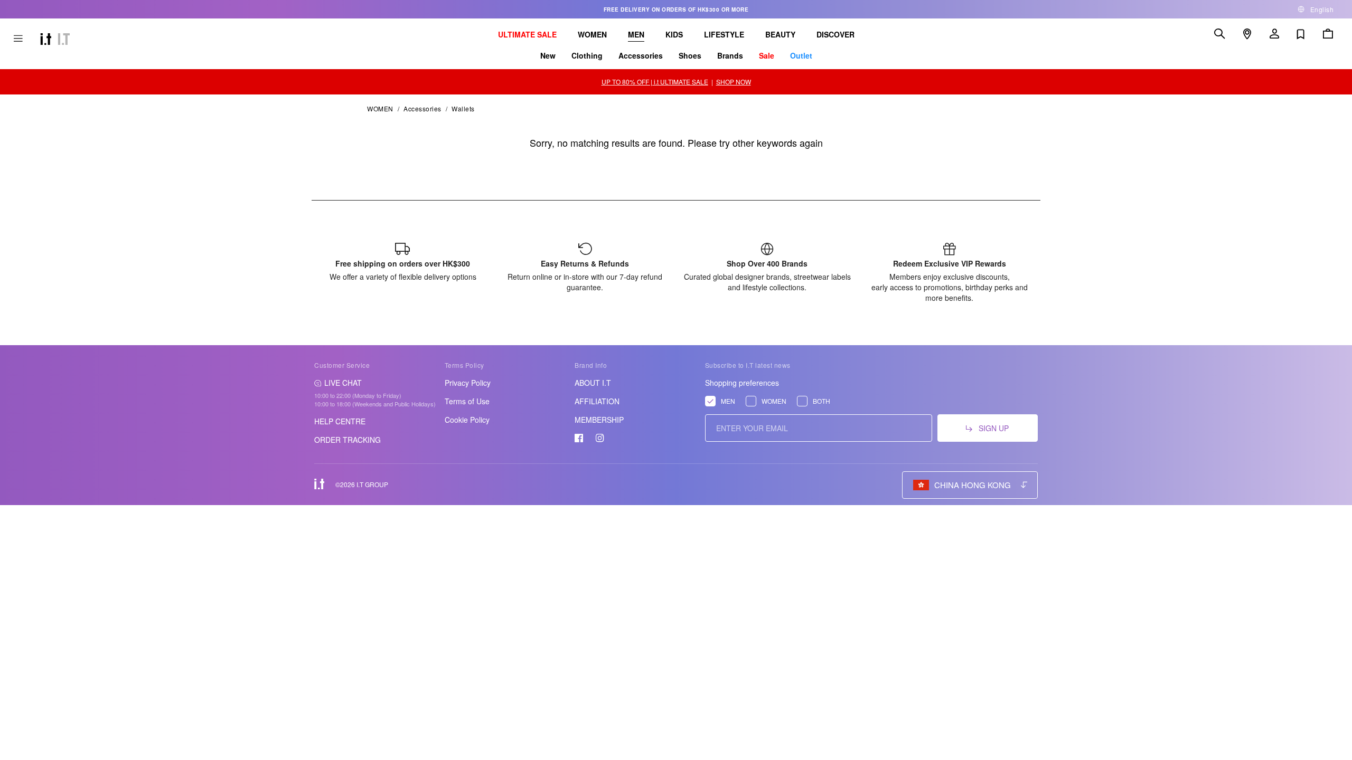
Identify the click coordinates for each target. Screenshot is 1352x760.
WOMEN (592, 34)
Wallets (463, 108)
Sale (766, 55)
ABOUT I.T (593, 382)
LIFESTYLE (724, 34)
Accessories (640, 55)
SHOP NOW (733, 81)
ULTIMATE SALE (527, 34)
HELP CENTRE (339, 421)
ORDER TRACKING (347, 439)
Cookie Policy (467, 419)
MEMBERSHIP (599, 419)
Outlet (801, 55)
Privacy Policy (468, 382)
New (548, 55)
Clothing (587, 55)
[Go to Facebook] (579, 438)
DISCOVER (835, 34)
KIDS (674, 34)
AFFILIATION (597, 401)
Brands (730, 55)
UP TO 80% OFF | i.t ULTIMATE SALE (655, 81)
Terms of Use (467, 401)
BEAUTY (780, 34)
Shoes (690, 55)
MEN (636, 34)
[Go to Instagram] (600, 438)
